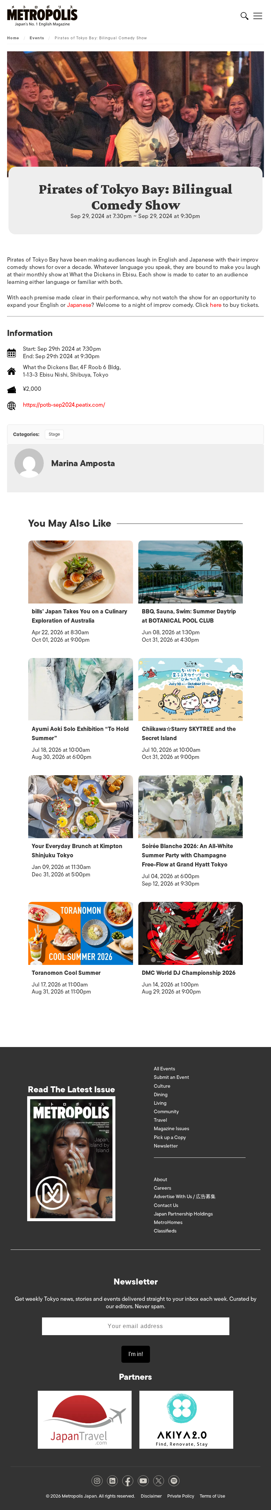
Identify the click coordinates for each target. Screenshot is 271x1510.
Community (166, 1112)
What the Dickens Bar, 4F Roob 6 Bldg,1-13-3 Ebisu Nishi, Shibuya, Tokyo (72, 371)
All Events (164, 1069)
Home (13, 38)
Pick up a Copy (170, 1137)
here (216, 305)
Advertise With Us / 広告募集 (185, 1196)
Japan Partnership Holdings (183, 1214)
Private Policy (180, 1496)
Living (160, 1103)
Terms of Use (212, 1496)
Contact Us (166, 1205)
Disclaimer (151, 1496)
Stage (54, 434)
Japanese (79, 305)
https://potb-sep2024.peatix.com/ (64, 405)
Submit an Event (171, 1077)
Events (37, 38)
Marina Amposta (83, 463)
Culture (162, 1086)
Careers (162, 1188)
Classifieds (165, 1231)
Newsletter (166, 1146)
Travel (160, 1120)
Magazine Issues (171, 1129)
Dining (161, 1095)
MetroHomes (168, 1222)
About (160, 1180)
